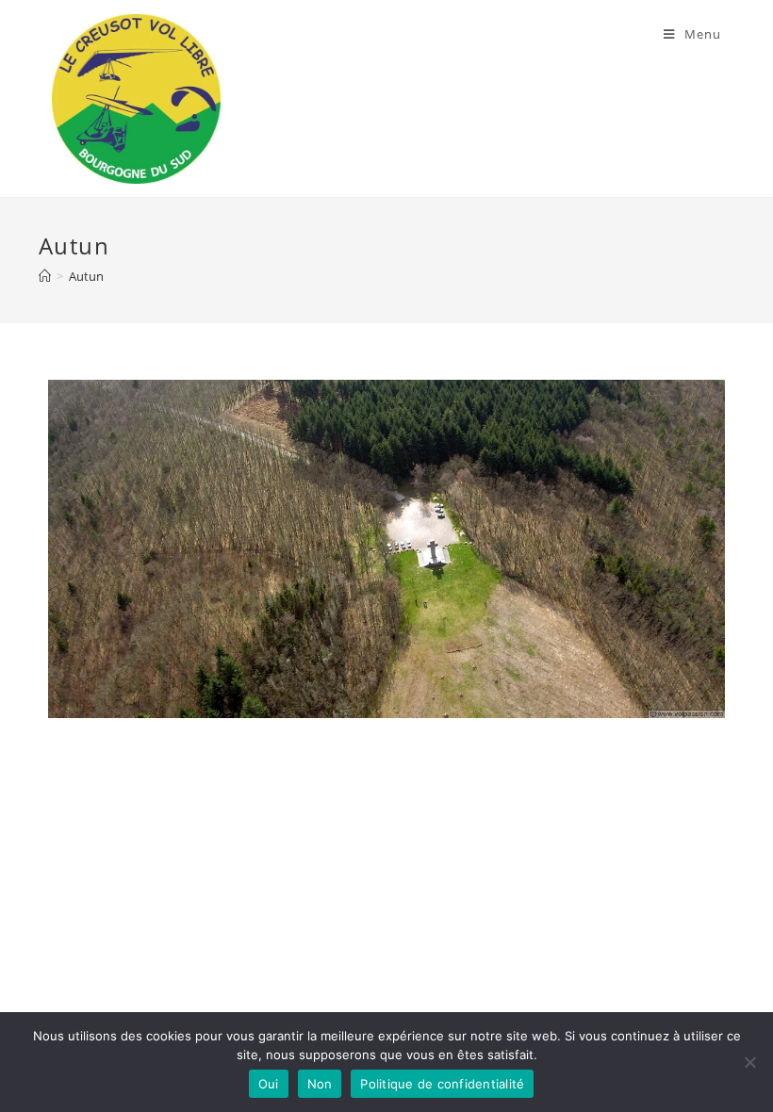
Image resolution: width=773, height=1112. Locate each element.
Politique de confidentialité (442, 1083)
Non (320, 1083)
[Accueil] (45, 276)
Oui (268, 1083)
